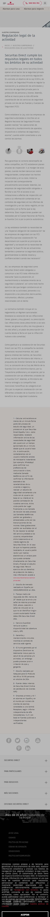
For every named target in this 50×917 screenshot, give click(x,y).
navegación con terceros (26, 890)
